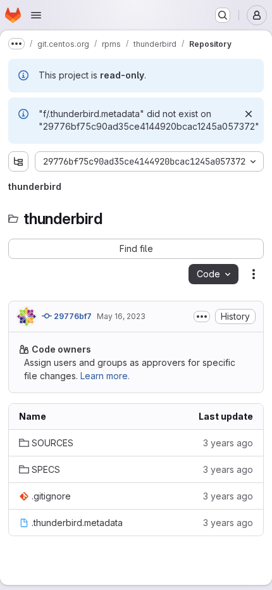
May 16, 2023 (121, 316)
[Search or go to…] (222, 15)
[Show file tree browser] (18, 161)
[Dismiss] (248, 114)
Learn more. (105, 375)
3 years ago (228, 442)
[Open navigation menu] (36, 15)
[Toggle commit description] (202, 316)
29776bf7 (72, 316)
